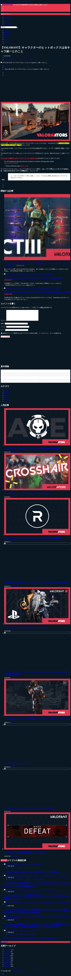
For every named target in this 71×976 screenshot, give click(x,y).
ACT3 (9, 879)
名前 (3, 323)
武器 (32, 934)
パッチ (6, 20)
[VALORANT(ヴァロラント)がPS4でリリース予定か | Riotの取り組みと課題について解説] (32, 288)
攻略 (5, 34)
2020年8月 (7, 957)
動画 (5, 37)
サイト (3, 330)
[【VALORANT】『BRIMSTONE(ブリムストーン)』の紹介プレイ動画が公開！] (29, 274)
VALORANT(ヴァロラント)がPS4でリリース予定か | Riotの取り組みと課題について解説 (36, 292)
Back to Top (4, 942)
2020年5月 (7, 962)
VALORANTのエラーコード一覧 (16, 763)
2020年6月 (7, 960)
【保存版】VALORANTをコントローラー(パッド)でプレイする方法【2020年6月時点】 (36, 582)
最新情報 (7, 32)
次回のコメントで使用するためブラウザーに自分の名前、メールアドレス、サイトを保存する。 (32, 333)
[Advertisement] (35, 90)
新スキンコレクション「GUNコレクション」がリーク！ (31, 938)
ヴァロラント (8, 18)
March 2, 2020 (24, 166)
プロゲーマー (8, 41)
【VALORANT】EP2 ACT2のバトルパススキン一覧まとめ (31, 872)
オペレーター (12, 934)
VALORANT (8, 17)
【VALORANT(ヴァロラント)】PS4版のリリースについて (25, 627)
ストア (23, 934)
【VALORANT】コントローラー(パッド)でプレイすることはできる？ (30, 808)
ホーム (6, 30)
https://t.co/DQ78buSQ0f (11, 163)
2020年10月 (7, 953)
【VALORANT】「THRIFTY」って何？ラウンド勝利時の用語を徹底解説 (31, 448)
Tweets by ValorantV (35, 969)
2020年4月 (7, 964)
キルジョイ (7, 24)
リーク (6, 36)
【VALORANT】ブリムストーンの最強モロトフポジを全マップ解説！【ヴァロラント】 (37, 719)
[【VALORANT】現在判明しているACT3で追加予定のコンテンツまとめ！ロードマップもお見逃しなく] (37, 259)
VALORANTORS (16, 971)
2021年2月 (7, 951)
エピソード (32, 879)
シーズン (39, 879)
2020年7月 (7, 959)
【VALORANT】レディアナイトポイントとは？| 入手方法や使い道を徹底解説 (33, 538)
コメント (3, 320)
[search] (17, 27)
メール (3, 326)
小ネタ (6, 39)
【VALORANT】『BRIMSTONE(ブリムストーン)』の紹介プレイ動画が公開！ (33, 278)
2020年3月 (7, 966)
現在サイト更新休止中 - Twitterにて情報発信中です (16, 1)
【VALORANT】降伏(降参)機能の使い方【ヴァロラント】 (26, 852)
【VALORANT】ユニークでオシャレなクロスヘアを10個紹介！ (28, 493)
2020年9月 (7, 955)
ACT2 (6, 22)
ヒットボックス (26, 59)
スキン (10, 867)
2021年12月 (7, 950)
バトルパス (15, 867)
